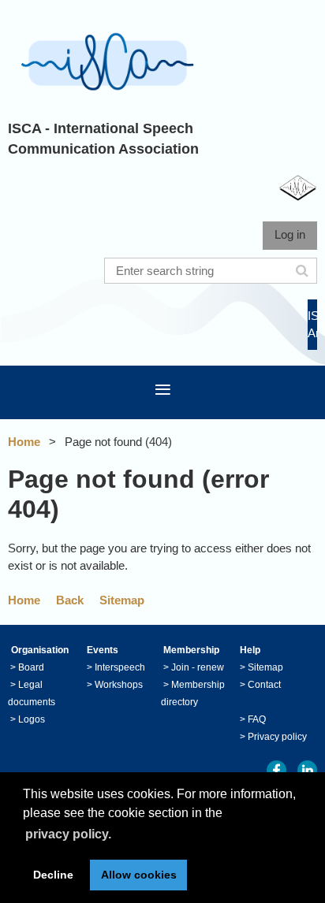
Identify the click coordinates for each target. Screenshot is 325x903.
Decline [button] (53, 874)
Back (70, 600)
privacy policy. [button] (68, 834)
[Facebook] (276, 770)
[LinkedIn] (307, 770)
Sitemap (121, 600)
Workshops (119, 684)
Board (31, 667)
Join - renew (197, 667)
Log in (290, 234)
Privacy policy (277, 736)
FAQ (257, 719)
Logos (31, 719)
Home (24, 441)
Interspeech (120, 667)
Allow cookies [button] (139, 874)
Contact (264, 684)
